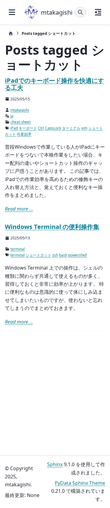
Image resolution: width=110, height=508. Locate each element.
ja (11, 115)
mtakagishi (19, 110)
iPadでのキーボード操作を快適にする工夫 (54, 84)
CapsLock (53, 128)
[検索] (80, 12)
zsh (55, 255)
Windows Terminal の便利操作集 (52, 227)
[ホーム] (10, 33)
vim (84, 128)
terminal (17, 249)
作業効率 (24, 134)
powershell (77, 255)
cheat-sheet (20, 122)
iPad (14, 128)
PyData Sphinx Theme (80, 483)
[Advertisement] (55, 393)
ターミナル (71, 128)
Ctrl (41, 128)
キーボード (28, 128)
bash (63, 255)
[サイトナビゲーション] (12, 12)
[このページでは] (98, 12)
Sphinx (55, 464)
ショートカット (38, 255)
